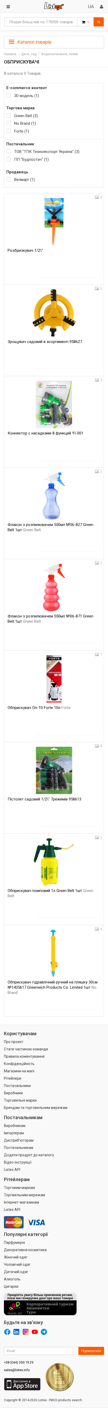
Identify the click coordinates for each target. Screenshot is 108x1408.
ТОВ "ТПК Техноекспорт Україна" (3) (46, 151)
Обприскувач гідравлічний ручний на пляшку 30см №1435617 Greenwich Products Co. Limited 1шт (53, 987)
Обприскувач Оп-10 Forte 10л (39, 707)
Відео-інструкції (17, 1162)
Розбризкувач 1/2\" (25, 250)
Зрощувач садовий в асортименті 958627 (45, 341)
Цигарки (11, 1286)
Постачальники (17, 1086)
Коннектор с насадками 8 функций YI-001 (45, 433)
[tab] (54, 41)
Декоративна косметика (25, 1250)
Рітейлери (12, 1078)
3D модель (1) (26, 95)
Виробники (13, 1093)
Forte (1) (21, 131)
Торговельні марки (20, 1100)
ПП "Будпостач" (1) (31, 159)
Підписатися (91, 1351)
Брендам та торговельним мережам (35, 1108)
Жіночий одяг (16, 1257)
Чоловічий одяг (17, 1264)
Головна (10, 54)
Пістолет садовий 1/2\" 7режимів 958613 (44, 799)
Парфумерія (14, 1242)
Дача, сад (28, 54)
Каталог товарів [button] (33, 42)
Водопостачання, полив (59, 54)
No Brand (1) (25, 123)
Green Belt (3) (26, 115)
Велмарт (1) (24, 179)
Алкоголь (12, 1279)
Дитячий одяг (16, 1272)
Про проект (13, 1042)
